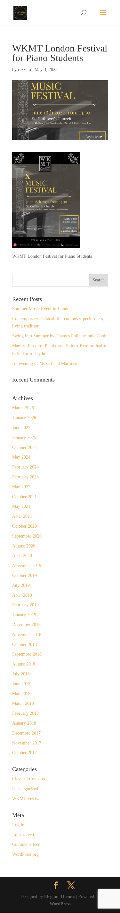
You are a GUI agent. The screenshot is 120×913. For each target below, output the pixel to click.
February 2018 (25, 713)
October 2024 (24, 447)
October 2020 (24, 526)
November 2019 (26, 565)
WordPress (60, 903)
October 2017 (24, 752)
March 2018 (23, 703)
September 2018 (27, 654)
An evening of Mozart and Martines (44, 363)
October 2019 (24, 575)
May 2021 (21, 506)
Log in (18, 824)
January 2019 (24, 614)
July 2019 (21, 585)
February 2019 (25, 604)
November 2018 (26, 634)
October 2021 (24, 496)
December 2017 (26, 733)
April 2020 (22, 555)
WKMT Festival (27, 798)
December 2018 (26, 624)
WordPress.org (25, 854)
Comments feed (26, 844)
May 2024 (21, 457)
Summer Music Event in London (42, 308)
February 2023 (25, 477)
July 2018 (21, 674)
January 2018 (24, 723)
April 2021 (22, 516)
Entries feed (23, 834)
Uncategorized (25, 788)
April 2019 (22, 595)
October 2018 (24, 644)
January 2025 (24, 437)
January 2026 (24, 417)
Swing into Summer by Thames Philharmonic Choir (59, 336)
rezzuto (24, 69)
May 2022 (21, 486)
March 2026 (23, 407)
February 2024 (25, 467)
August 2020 (23, 546)
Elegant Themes (59, 896)
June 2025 (21, 427)
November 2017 (26, 743)
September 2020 (27, 536)
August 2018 (23, 664)
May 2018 (21, 693)
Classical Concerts (28, 778)
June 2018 (21, 683)
